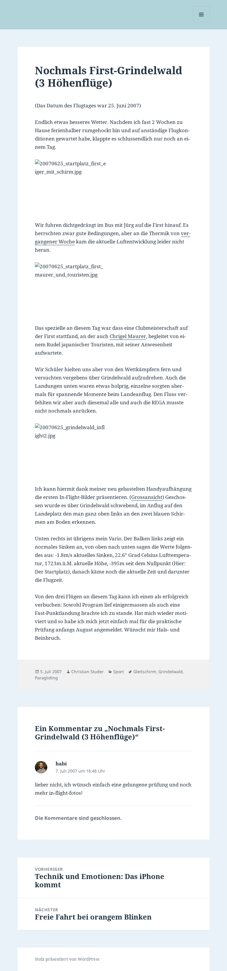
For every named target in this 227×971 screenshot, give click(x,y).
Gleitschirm (144, 671)
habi (61, 763)
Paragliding (46, 678)
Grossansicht (146, 497)
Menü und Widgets (201, 22)
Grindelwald (170, 671)
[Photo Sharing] (113, 186)
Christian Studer (87, 671)
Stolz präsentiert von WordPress (67, 959)
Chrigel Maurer (128, 336)
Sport (118, 671)
